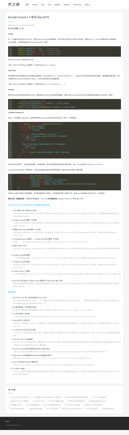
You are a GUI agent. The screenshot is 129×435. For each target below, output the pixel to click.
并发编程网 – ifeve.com (39, 199)
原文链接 (11, 28)
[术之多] (14, 4)
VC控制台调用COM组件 (35, 408)
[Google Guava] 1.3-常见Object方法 (71, 199)
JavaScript (77, 5)
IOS (49, 5)
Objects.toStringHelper (76, 95)
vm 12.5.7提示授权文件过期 (51, 405)
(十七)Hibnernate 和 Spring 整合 (24, 330)
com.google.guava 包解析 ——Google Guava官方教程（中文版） (36, 239)
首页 (27, 5)
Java (43, 5)
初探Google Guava (20, 246)
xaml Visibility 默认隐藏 (72, 405)
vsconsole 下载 (38, 401)
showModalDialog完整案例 (19, 401)
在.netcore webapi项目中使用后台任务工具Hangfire (31, 349)
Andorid (57, 5)
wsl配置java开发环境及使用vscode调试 (48, 397)
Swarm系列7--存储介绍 (21, 320)
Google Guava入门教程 (21, 271)
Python (35, 5)
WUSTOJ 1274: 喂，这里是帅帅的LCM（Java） (30, 297)
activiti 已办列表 (52, 408)
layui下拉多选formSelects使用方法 (25, 362)
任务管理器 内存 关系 (16, 405)
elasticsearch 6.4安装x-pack (20, 397)
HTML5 (87, 5)
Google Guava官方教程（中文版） (25, 220)
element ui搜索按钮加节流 (76, 401)
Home (8, 421)
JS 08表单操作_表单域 (21, 314)
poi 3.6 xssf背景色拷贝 (99, 397)
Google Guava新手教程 (21, 255)
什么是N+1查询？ (19, 368)
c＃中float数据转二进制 (55, 401)
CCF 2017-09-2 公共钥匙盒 (23, 339)
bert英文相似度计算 (33, 405)
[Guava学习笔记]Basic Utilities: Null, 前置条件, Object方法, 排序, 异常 (38, 281)
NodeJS (67, 5)
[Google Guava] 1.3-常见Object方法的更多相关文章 (29, 205)
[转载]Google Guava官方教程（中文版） (27, 229)
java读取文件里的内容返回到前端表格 (76, 397)
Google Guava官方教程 (21, 262)
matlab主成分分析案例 (17, 408)
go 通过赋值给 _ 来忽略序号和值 (24, 307)
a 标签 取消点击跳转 (108, 408)
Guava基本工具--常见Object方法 (24, 210)
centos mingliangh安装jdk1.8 (72, 408)
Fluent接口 (15, 193)
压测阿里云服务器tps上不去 (97, 401)
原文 (32, 25)
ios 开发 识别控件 (92, 408)
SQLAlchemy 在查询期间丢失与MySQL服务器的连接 (32, 355)
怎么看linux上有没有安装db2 (93, 405)
